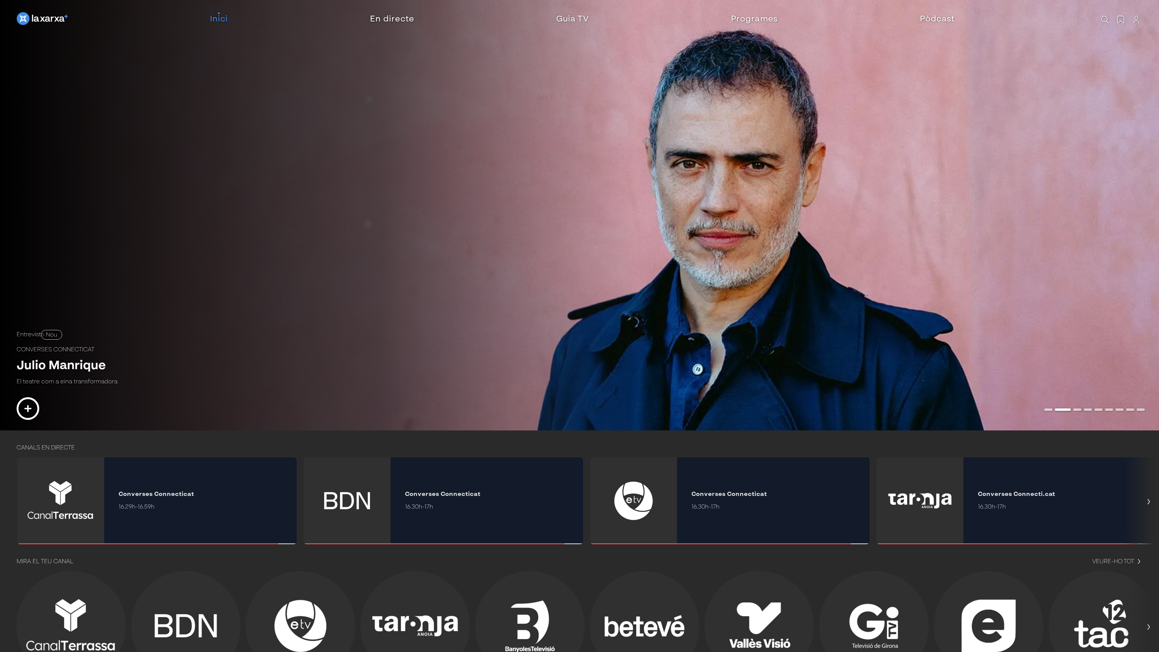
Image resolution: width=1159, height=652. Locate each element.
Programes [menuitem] (754, 19)
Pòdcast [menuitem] (937, 19)
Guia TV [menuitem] (572, 19)
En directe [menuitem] (392, 19)
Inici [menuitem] (219, 19)
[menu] (582, 19)
